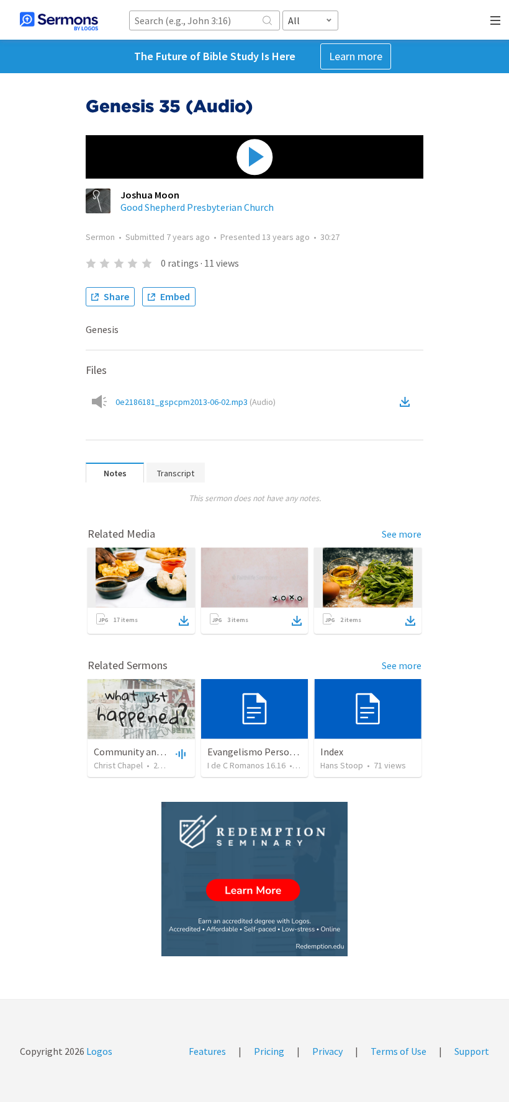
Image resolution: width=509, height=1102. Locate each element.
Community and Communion (155, 751)
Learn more (355, 56)
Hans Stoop (341, 765)
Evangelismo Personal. (256, 751)
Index (331, 751)
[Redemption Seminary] (254, 879)
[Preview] (179, 753)
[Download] (184, 621)
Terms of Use (398, 1051)
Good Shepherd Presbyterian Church (197, 207)
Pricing (269, 1051)
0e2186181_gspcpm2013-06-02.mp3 (195, 401)
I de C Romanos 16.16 (246, 765)
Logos (98, 1051)
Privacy (327, 1051)
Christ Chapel (118, 765)
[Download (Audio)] (407, 402)
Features (207, 1051)
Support (471, 1051)
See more (401, 534)
